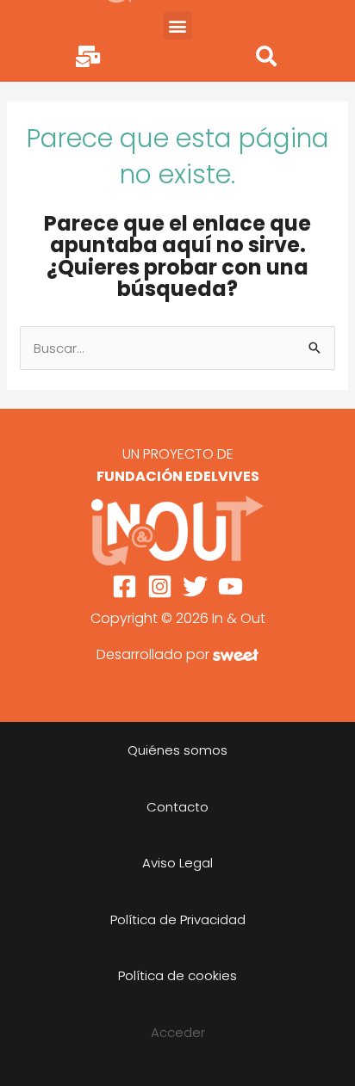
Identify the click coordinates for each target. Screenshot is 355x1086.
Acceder (178, 1032)
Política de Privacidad (178, 919)
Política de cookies (177, 975)
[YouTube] (230, 586)
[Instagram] (159, 586)
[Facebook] (124, 586)
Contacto (177, 807)
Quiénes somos (177, 750)
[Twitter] (195, 586)
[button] (178, 25)
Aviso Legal (177, 863)
